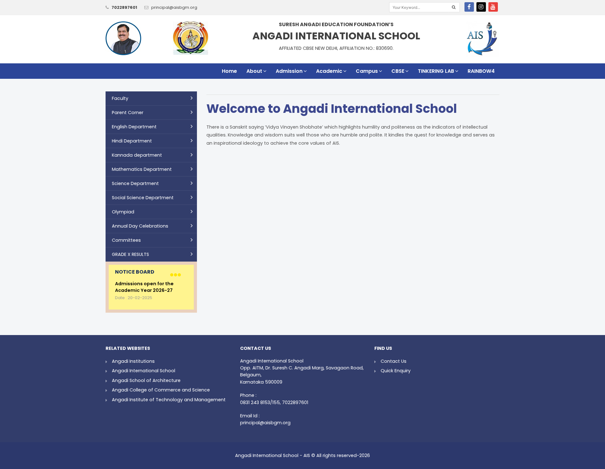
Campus (367, 71)
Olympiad (123, 212)
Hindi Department (132, 141)
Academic (329, 71)
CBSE (397, 71)
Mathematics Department (142, 169)
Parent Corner (127, 112)
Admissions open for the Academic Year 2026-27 (144, 287)
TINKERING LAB (436, 71)
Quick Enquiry (396, 371)
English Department (134, 127)
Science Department (135, 183)
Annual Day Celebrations (140, 226)
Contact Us (393, 361)
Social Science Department (143, 197)
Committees (126, 240)
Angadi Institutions (133, 361)
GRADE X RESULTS (130, 254)
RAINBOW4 (481, 71)
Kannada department (137, 155)
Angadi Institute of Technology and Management (169, 400)
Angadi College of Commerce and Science (161, 390)
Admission (289, 71)
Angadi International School (143, 371)
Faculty (120, 98)
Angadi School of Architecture (146, 380)
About (254, 71)
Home (229, 71)
